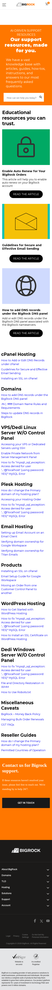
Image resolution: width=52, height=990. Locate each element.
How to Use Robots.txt (16, 692)
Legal (8, 936)
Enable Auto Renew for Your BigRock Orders (23, 172)
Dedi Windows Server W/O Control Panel (23, 655)
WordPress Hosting (23, 603)
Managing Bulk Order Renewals (22, 719)
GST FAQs (7, 724)
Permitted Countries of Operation (23, 750)
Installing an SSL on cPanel (19, 378)
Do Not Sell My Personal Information (40, 935)
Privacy (16, 936)
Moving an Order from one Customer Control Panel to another (19, 589)
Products (11, 565)
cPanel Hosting (18, 354)
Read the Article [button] (26, 194)
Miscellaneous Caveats (17, 705)
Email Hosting (17, 526)
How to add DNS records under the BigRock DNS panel (25, 311)
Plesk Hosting (16, 484)
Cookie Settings (25, 935)
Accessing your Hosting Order (21, 499)
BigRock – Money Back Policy (20, 714)
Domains (11, 389)
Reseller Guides (18, 735)
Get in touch (26, 803)
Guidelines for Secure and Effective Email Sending (21, 246)
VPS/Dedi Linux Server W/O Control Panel (23, 433)
